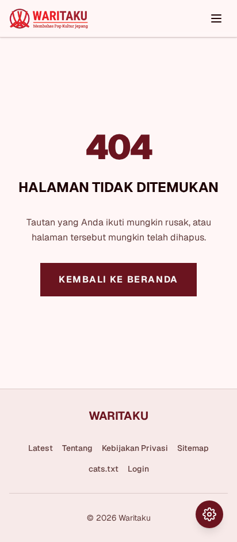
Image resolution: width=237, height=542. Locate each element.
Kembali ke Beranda (118, 279)
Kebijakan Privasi (135, 448)
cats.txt (103, 469)
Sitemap (193, 448)
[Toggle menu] (216, 18)
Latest (40, 448)
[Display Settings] (209, 514)
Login (138, 469)
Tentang (77, 448)
